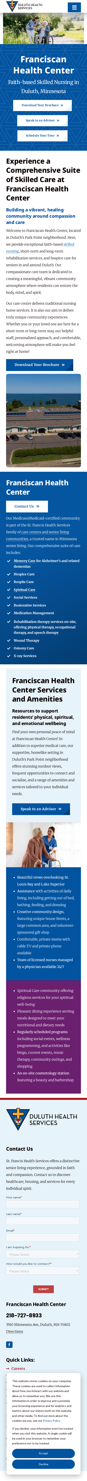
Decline (43, 1464)
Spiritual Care (24, 590)
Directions (14, 1331)
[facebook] (9, 1344)
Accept (43, 1453)
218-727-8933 (24, 1315)
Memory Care (24, 561)
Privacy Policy (51, 1420)
